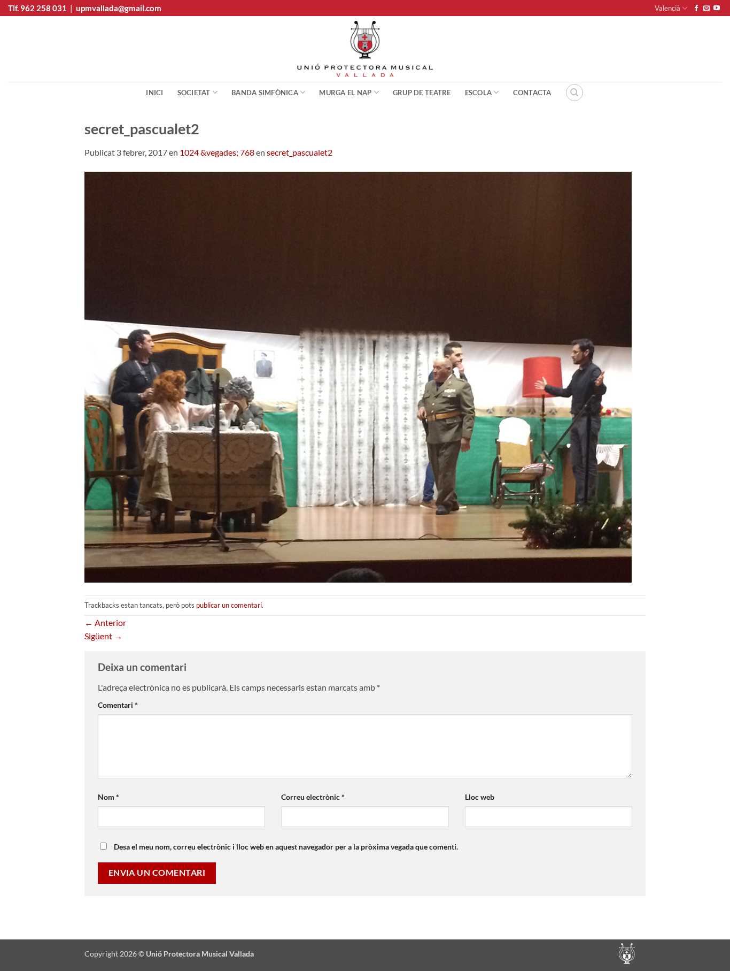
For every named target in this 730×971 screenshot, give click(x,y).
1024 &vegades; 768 (217, 152)
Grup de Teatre (422, 92)
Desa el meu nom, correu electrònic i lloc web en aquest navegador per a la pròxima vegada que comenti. (286, 846)
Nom (108, 796)
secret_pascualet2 (299, 152)
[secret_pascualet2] (358, 376)
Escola (478, 92)
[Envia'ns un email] (706, 8)
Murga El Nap (345, 92)
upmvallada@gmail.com (118, 8)
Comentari (118, 704)
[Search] (574, 92)
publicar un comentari (229, 605)
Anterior (105, 622)
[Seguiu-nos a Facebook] (696, 8)
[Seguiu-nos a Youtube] (716, 8)
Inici (154, 92)
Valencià (667, 8)
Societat (194, 92)
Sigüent (103, 636)
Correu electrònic (313, 796)
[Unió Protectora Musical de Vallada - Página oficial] (365, 49)
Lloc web (479, 796)
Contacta (532, 92)
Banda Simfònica (264, 92)
